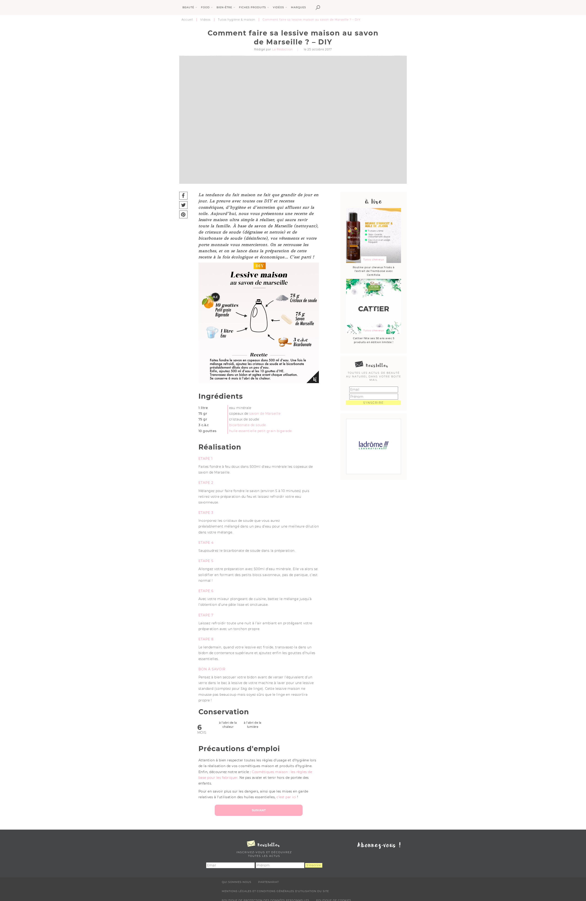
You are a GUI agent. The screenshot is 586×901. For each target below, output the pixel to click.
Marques (298, 7)
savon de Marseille (264, 413)
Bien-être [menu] (224, 7)
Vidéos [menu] (278, 7)
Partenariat (268, 882)
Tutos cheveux (373, 259)
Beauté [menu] (188, 7)
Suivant (259, 810)
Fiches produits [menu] (252, 7)
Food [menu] (205, 7)
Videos (205, 19)
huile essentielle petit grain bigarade (260, 431)
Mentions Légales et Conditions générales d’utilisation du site (275, 891)
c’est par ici (286, 797)
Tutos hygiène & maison (236, 19)
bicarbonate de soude (247, 425)
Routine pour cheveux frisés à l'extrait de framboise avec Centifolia (374, 271)
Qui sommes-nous (236, 882)
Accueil (187, 19)
